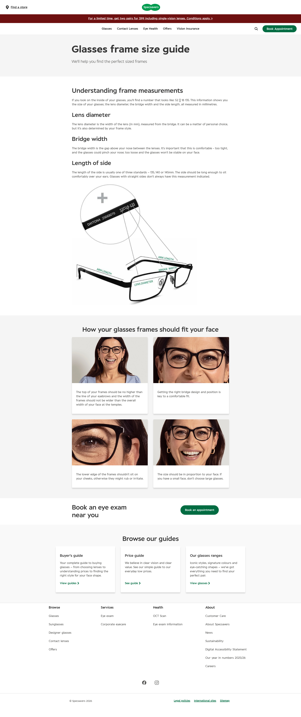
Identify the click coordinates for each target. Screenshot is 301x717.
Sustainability (214, 641)
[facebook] (144, 682)
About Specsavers (217, 624)
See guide (131, 583)
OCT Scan (159, 616)
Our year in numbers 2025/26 (225, 657)
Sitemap (225, 701)
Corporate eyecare (113, 624)
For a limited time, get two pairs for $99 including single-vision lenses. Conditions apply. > (150, 18)
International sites (205, 701)
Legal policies (182, 701)
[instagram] (157, 682)
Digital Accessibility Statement (226, 649)
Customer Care (215, 616)
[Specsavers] (151, 7)
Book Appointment (279, 29)
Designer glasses (60, 632)
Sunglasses (56, 624)
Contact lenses (59, 641)
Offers (53, 649)
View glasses (198, 583)
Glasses (54, 616)
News (209, 632)
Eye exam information (168, 624)
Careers (210, 666)
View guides (68, 583)
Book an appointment (199, 510)
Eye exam (107, 616)
